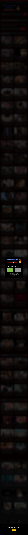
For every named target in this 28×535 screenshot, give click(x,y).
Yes (10, 270)
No (18, 270)
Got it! (14, 530)
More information (14, 532)
